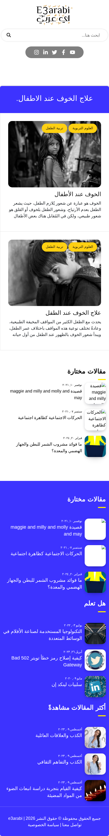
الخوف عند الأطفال (77, 194)
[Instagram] (36, 52)
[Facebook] (63, 52)
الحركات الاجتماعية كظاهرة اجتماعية (50, 417)
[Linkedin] (45, 52)
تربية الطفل (54, 128)
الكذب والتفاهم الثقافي (59, 762)
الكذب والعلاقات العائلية (58, 735)
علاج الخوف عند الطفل (73, 312)
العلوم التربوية (82, 128)
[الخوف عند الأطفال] (54, 154)
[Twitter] (54, 52)
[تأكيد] (9, 35)
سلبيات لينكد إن (67, 684)
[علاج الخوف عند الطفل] (54, 273)
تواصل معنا (71, 824)
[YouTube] (72, 52)
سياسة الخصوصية (43, 824)
